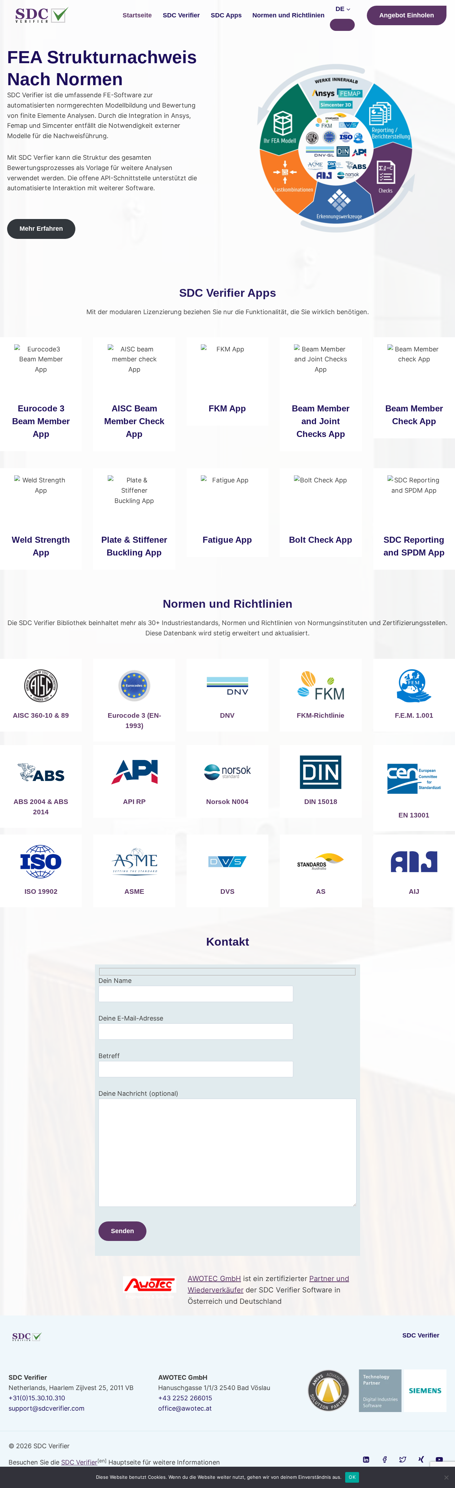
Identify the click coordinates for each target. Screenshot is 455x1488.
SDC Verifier (181, 15)
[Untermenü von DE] (342, 25)
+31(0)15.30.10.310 (37, 1398)
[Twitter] (403, 1460)
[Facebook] (385, 1460)
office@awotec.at (185, 1408)
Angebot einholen (406, 15)
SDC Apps (226, 15)
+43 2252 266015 (185, 1398)
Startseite (137, 15)
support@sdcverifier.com (47, 1408)
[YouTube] (439, 1460)
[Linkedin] (366, 1460)
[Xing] (421, 1460)
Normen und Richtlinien (288, 15)
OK (352, 1477)
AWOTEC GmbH (214, 1278)
